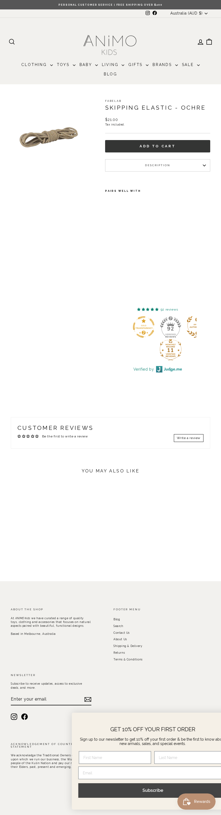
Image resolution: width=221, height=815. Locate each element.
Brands (163, 64)
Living (111, 64)
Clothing (35, 64)
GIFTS (136, 64)
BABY (87, 64)
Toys (64, 64)
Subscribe (135, 790)
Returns (119, 652)
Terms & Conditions (128, 659)
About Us (120, 639)
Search (118, 626)
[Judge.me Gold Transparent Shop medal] (143, 327)
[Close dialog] (208, 719)
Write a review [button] (189, 438)
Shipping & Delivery (127, 645)
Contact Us (121, 632)
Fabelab (113, 100)
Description (157, 165)
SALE (189, 64)
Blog (110, 74)
